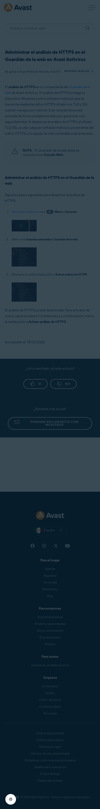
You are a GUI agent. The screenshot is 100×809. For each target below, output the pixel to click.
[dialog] (50, 404)
